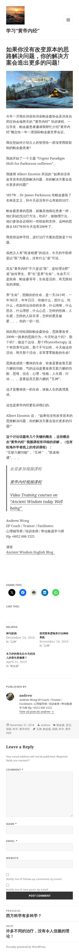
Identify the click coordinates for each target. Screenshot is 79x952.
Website (12, 858)
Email (11, 841)
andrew (45, 725)
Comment (14, 769)
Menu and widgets (68, 24)
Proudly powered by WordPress (25, 947)
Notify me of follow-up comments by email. (34, 879)
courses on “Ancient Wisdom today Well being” (36, 501)
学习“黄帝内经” (23, 30)
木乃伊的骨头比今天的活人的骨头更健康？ (20, 655)
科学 (15, 729)
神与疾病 (11, 633)
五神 (39, 729)
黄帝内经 (24, 729)
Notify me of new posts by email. (27, 889)
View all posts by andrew (35, 712)
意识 (68, 725)
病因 (8, 729)
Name (11, 824)
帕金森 (61, 725)
